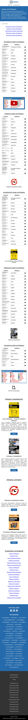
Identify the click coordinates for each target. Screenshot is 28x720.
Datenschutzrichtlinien (14, 677)
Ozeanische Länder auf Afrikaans (14, 35)
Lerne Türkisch (19, 660)
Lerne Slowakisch (9, 656)
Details (14, 433)
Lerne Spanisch (7, 658)
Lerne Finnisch (18, 624)
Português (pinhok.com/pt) (14, 690)
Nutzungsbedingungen (14, 674)
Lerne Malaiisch (13, 642)
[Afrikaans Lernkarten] (14, 497)
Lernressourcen (16, 5)
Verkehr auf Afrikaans (14, 593)
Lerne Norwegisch (10, 646)
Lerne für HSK (21, 631)
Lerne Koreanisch (6, 640)
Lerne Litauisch (5, 642)
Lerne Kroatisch (14, 640)
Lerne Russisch (18, 651)
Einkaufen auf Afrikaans (14, 590)
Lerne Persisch (18, 646)
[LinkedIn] (16, 611)
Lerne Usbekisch (8, 665)
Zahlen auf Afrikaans (14, 553)
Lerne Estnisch (10, 624)
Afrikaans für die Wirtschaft (14, 586)
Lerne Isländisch (18, 633)
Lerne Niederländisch (19, 644)
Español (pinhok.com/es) (14, 692)
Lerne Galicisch (18, 626)
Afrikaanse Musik (14, 595)
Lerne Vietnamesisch (18, 665)
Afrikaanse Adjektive (14, 579)
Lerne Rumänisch (10, 651)
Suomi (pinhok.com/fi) (14, 702)
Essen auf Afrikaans (14, 577)
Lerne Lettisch (23, 640)
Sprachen (10, 5)
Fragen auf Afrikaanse (14, 567)
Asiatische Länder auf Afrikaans (14, 28)
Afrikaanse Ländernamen (14, 581)
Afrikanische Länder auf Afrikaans (14, 33)
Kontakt (14, 679)
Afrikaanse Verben (14, 570)
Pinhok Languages (9, 718)
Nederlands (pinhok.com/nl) (14, 699)
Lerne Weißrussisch (14, 667)
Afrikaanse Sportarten (14, 583)
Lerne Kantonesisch (9, 637)
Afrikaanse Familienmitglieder (14, 572)
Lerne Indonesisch (10, 633)
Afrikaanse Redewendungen (14, 565)
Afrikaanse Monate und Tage (14, 563)
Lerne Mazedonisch (8, 644)
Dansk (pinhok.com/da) (14, 706)
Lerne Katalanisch (19, 637)
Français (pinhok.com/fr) (14, 687)
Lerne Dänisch (14, 622)
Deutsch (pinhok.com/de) (14, 685)
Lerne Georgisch (9, 628)
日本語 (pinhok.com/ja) (14, 697)
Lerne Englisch (22, 622)
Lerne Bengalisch (20, 619)
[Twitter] (14, 611)
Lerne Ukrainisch (9, 662)
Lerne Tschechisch (10, 660)
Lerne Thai (22, 658)
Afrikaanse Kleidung (14, 588)
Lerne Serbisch (18, 653)
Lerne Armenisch (22, 617)
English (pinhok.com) (14, 683)
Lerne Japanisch (18, 635)
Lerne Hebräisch (7, 631)
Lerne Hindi (14, 631)
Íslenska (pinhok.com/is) (14, 711)
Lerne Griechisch (18, 628)
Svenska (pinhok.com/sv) (14, 704)
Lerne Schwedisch (10, 653)
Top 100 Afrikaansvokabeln (14, 558)
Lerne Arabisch (13, 617)
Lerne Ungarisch (18, 662)
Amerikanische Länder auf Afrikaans (14, 31)
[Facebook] (11, 611)
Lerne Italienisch (9, 635)
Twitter (16, 716)
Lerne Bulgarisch (6, 622)
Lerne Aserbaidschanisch (9, 619)
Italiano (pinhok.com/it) (14, 694)
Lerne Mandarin (22, 642)
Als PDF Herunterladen (14, 390)
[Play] (25, 47)
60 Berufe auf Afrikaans (14, 574)
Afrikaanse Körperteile (14, 560)
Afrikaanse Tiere (14, 556)
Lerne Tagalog (15, 658)
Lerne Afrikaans (5, 23)
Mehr (14, 509)
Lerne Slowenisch (19, 656)
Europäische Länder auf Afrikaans (14, 26)
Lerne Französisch (10, 626)
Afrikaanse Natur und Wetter (14, 597)
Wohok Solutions (22, 718)
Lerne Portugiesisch (18, 649)
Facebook (12, 716)
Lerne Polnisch (9, 649)
